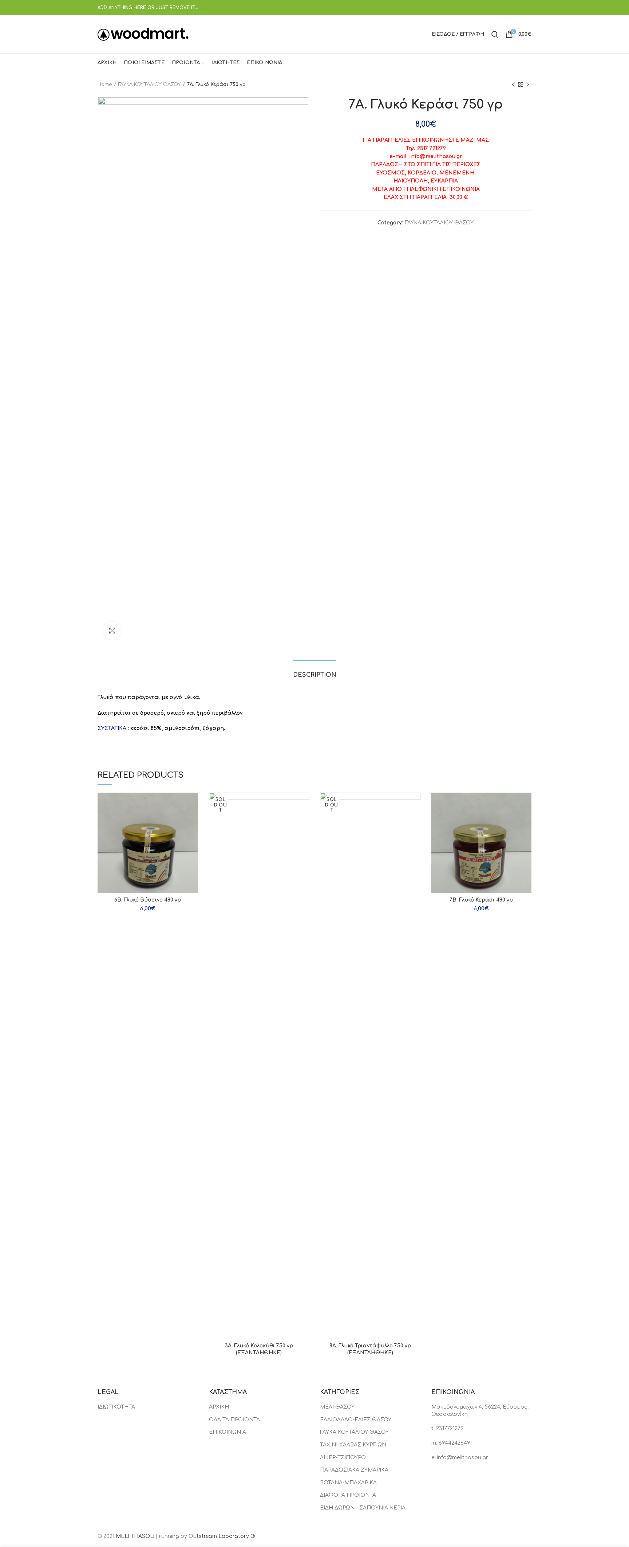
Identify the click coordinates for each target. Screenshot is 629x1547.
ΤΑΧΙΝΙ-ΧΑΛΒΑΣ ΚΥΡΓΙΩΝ (353, 1445)
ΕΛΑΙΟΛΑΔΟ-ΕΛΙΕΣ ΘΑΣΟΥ (355, 1419)
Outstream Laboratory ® (222, 1536)
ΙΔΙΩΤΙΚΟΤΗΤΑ (116, 1407)
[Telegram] (526, 7)
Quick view (192, 804)
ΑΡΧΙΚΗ (219, 1407)
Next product (527, 84)
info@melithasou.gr (462, 1457)
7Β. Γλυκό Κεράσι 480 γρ (481, 900)
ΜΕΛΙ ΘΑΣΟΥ (337, 1407)
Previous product (513, 84)
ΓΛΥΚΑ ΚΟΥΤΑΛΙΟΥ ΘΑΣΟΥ (149, 84)
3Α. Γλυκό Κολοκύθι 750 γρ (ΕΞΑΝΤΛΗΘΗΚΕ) (259, 1349)
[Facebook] (490, 7)
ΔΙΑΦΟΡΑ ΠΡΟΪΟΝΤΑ (348, 1495)
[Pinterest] (508, 7)
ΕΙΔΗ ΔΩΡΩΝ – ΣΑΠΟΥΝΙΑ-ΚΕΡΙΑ (363, 1508)
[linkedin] (517, 7)
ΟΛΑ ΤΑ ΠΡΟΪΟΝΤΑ (234, 1419)
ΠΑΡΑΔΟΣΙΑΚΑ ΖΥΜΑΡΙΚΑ (354, 1470)
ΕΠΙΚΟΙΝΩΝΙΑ (227, 1432)
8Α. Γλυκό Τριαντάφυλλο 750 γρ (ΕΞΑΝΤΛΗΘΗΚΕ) (370, 1349)
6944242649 (454, 1443)
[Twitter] (499, 7)
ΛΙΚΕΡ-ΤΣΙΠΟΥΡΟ (343, 1457)
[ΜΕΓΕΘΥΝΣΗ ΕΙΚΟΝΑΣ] (112, 630)
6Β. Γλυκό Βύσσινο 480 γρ (147, 900)
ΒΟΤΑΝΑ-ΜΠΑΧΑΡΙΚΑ (348, 1482)
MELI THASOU (135, 1536)
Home (105, 84)
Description (314, 675)
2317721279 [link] (450, 1428)
